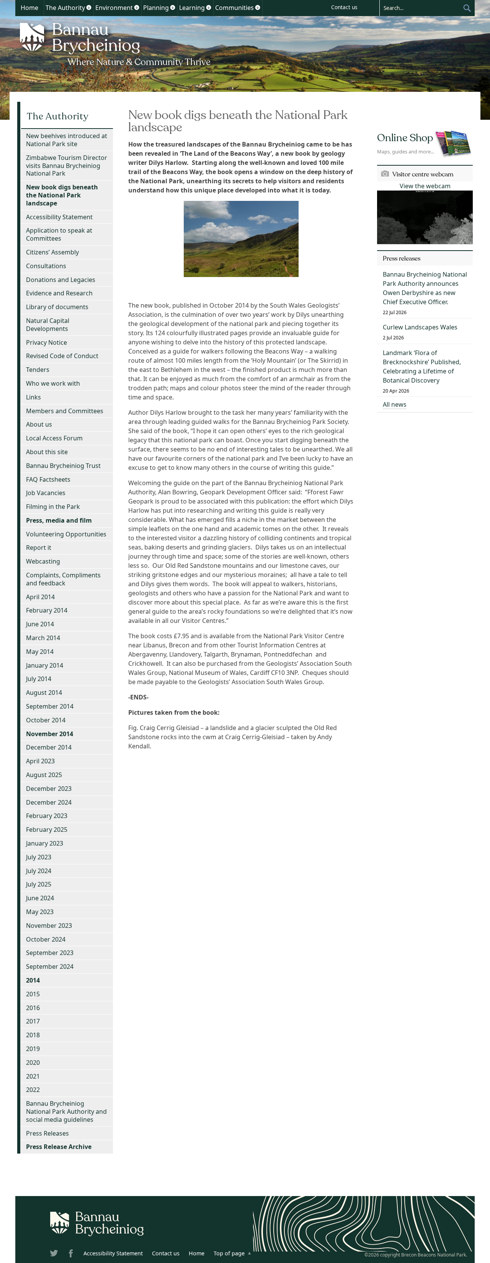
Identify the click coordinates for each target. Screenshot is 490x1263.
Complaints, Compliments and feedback (63, 579)
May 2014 (40, 651)
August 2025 (44, 775)
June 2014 (40, 624)
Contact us (344, 7)
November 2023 (49, 925)
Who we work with (53, 383)
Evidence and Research (59, 293)
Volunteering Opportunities (66, 534)
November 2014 (49, 734)
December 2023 (49, 788)
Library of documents (57, 307)
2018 (33, 1035)
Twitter (54, 1254)
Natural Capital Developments (47, 324)
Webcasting (43, 561)
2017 (33, 1021)
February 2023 (46, 816)
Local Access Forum (54, 438)
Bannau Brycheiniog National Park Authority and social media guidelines (66, 1111)
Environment (114, 7)
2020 (33, 1062)
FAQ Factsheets (48, 479)
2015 (33, 994)
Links (33, 397)
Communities (234, 7)
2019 (33, 1049)
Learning (192, 7)
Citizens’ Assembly (52, 252)
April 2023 (40, 761)
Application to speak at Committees (59, 234)
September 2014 (50, 706)
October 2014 (45, 720)
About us (39, 424)
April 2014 (40, 597)
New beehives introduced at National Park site (66, 140)
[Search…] (421, 7)
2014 (33, 980)
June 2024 (40, 898)
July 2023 (38, 857)
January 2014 (44, 665)
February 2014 (46, 610)
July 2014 (38, 679)
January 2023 (44, 843)
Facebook (71, 1254)
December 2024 (49, 802)
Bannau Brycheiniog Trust (63, 465)
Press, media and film (59, 520)
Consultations (46, 266)
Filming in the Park (53, 506)
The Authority (65, 7)
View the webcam (425, 186)
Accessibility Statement (59, 217)
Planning (156, 7)
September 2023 (50, 952)
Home (29, 7)
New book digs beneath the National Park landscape (62, 195)
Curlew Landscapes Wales (420, 327)
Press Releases (47, 1133)
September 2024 (50, 966)
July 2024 (38, 871)
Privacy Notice (46, 342)
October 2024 (45, 939)
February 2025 (46, 829)
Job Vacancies (45, 493)
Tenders (37, 369)
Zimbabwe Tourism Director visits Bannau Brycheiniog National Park (66, 165)
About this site (47, 452)
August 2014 (44, 692)
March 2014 (43, 638)
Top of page (229, 1253)
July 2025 (38, 884)
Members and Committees (64, 411)
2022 (33, 1089)
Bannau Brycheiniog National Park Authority (115, 43)
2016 (33, 1008)
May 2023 (40, 912)
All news (395, 404)
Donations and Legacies (60, 279)
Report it (38, 547)
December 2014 (49, 747)
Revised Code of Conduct (62, 356)
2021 (33, 1076)
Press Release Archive (58, 1146)
